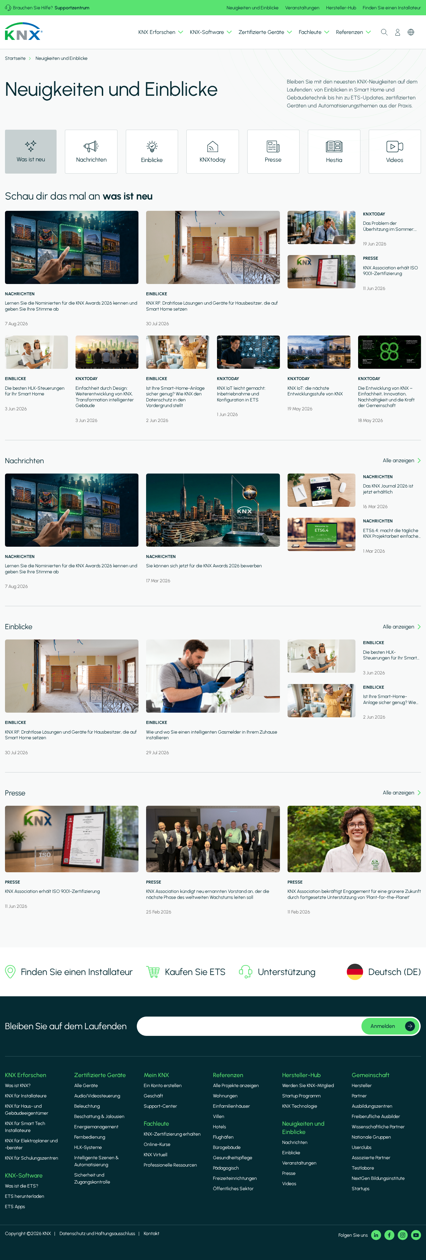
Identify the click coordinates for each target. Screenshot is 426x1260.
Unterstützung (287, 971)
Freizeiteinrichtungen (235, 1178)
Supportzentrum (72, 8)
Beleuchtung (87, 1106)
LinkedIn (376, 1235)
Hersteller (362, 1085)
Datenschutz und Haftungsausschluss (97, 1233)
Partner (359, 1096)
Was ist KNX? (18, 1085)
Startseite (15, 58)
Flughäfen (223, 1137)
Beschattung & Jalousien (99, 1116)
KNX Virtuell (155, 1155)
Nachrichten (295, 1142)
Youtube (416, 1235)
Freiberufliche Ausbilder (376, 1116)
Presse (289, 1173)
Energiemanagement (96, 1127)
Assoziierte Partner (371, 1158)
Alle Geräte (86, 1085)
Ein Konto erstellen (163, 1085)
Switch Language (411, 32)
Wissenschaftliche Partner (378, 1127)
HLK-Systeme (88, 1147)
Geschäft (153, 1096)
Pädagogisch (226, 1168)
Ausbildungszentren (372, 1106)
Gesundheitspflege (232, 1158)
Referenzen (228, 1074)
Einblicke (291, 1153)
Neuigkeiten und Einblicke (253, 8)
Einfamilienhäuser (231, 1106)
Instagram (403, 1235)
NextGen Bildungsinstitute (378, 1178)
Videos (289, 1184)
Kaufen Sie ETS (195, 971)
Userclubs (361, 1147)
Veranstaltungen (302, 8)
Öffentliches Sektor (233, 1188)
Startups (360, 1188)
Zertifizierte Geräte (100, 1074)
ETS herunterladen (24, 1196)
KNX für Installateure (26, 1096)
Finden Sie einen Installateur (392, 8)
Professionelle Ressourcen (170, 1165)
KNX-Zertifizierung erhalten (172, 1134)
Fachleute (156, 1123)
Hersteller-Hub (341, 8)
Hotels (219, 1127)
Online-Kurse (157, 1144)
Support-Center (160, 1106)
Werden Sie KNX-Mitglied (308, 1085)
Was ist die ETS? (21, 1186)
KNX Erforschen (25, 1074)
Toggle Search (384, 32)
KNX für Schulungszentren (31, 1158)
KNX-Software (24, 1175)
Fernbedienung (89, 1137)
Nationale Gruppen (371, 1137)
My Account (397, 32)
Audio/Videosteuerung (97, 1096)
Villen (218, 1116)
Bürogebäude (227, 1147)
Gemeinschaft (370, 1074)
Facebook (389, 1235)
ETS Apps (15, 1206)
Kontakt (151, 1233)
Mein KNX (156, 1074)
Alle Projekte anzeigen (236, 1085)
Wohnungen (225, 1096)
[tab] (91, 152)
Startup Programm (301, 1096)
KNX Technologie (299, 1106)
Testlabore (363, 1168)
